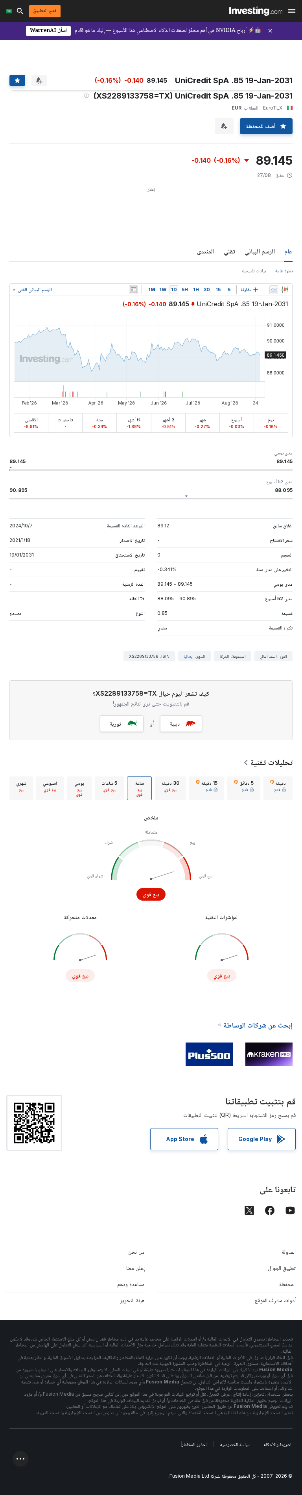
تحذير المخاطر (194, 1444)
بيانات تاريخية (254, 271)
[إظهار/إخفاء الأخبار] (133, 289)
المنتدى (205, 251)
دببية (175, 723)
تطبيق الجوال (282, 1267)
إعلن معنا (135, 1267)
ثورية (115, 723)
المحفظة (287, 1284)
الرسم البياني (260, 251)
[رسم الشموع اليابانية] (284, 289)
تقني (229, 251)
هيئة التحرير (132, 1300)
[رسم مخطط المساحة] (273, 289)
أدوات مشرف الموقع (275, 1300)
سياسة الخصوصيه (235, 1444)
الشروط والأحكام (278, 1444)
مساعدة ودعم (131, 1284)
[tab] (278, 788)
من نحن (136, 1251)
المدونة (289, 1251)
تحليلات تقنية (271, 762)
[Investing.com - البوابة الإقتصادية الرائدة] (255, 11)
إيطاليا (188, 656)
